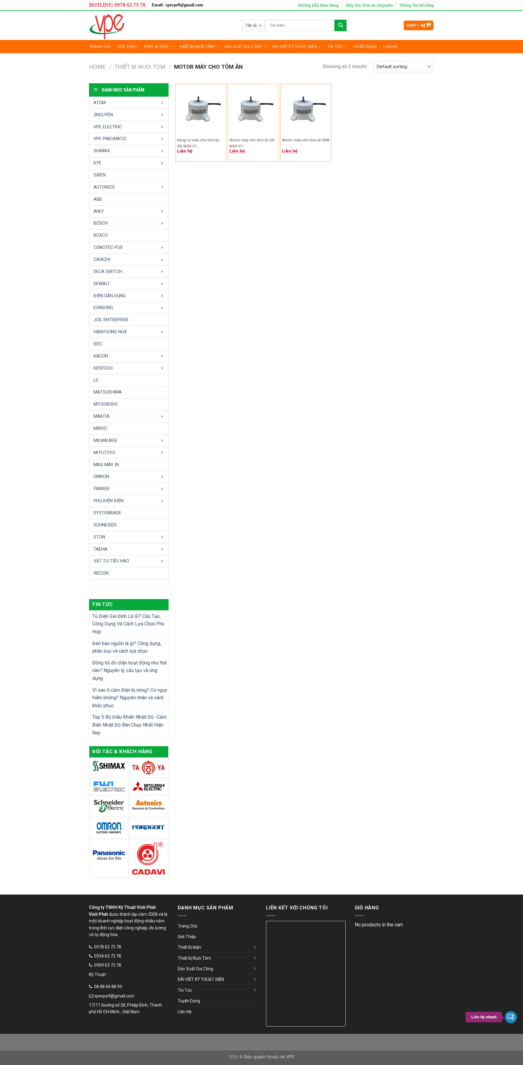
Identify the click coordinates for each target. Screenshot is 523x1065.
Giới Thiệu (127, 46)
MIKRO (100, 428)
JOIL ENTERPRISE (111, 319)
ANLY (99, 211)
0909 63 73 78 (107, 965)
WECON (101, 573)
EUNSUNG (103, 307)
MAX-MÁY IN (106, 464)
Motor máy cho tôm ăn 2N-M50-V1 (252, 143)
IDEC (98, 344)
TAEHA (100, 549)
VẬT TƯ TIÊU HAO (111, 561)
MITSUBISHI (105, 404)
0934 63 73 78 (107, 956)
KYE (97, 163)
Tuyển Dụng (365, 46)
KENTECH (103, 368)
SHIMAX (102, 150)
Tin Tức (335, 46)
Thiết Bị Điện (156, 46)
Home (97, 67)
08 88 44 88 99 (108, 986)
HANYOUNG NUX (110, 332)
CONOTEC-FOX (108, 247)
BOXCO (101, 235)
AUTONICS (104, 187)
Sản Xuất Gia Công (243, 46)
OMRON (101, 476)
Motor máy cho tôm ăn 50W (306, 140)
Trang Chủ (100, 46)
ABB (98, 199)
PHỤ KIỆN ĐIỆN (108, 500)
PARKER (102, 488)
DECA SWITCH (108, 271)
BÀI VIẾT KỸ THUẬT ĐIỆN (295, 46)
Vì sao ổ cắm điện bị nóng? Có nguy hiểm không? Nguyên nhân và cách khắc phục (129, 697)
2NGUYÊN (103, 114)
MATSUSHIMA (108, 392)
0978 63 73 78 (107, 947)
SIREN (100, 175)
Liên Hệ (390, 46)
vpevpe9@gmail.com (114, 996)
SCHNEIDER (105, 525)
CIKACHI (102, 259)
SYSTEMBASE (107, 513)
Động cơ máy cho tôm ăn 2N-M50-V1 (198, 143)
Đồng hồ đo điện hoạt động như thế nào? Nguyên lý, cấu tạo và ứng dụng (129, 670)
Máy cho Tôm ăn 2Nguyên (369, 5)
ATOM (100, 102)
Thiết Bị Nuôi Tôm (196, 46)
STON (99, 537)
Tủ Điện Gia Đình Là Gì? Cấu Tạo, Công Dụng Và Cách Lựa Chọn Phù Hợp (128, 624)
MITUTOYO (104, 452)
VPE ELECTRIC (108, 127)
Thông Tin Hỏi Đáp (417, 5)
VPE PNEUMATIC (110, 138)
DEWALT (102, 283)
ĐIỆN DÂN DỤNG (110, 295)
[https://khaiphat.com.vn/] (132, 25)
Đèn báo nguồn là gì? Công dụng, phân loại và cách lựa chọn (126, 647)
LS (96, 380)
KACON (101, 356)
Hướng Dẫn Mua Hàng (318, 5)
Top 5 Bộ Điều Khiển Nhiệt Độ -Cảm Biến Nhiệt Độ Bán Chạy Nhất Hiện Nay (129, 724)
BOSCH (101, 223)
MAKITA (102, 416)
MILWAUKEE (105, 440)
